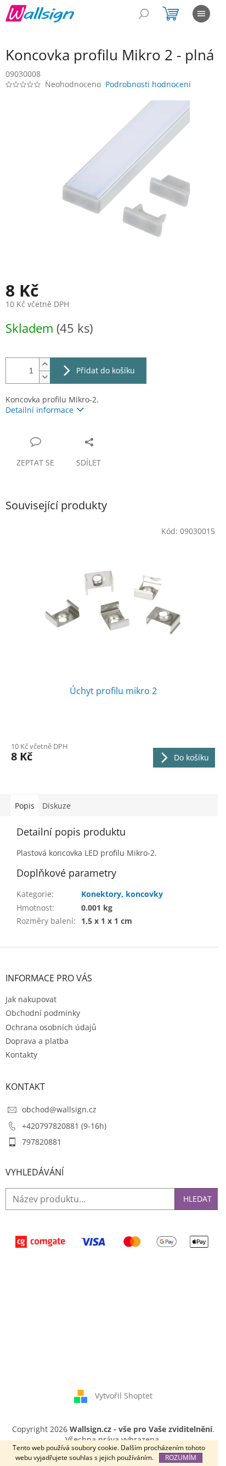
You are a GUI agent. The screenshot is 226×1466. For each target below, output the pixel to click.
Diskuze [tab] (56, 805)
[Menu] (201, 14)
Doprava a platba (37, 1041)
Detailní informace (39, 410)
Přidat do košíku (105, 370)
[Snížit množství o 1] (44, 377)
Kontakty (21, 1054)
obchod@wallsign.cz (59, 1109)
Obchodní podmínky (42, 1013)
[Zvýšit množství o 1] (44, 364)
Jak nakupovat (30, 999)
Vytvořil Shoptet (123, 1395)
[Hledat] (144, 14)
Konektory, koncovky (122, 894)
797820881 (41, 1142)
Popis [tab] (25, 805)
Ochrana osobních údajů (51, 1027)
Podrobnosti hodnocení (148, 84)
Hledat (197, 1199)
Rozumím (180, 1457)
